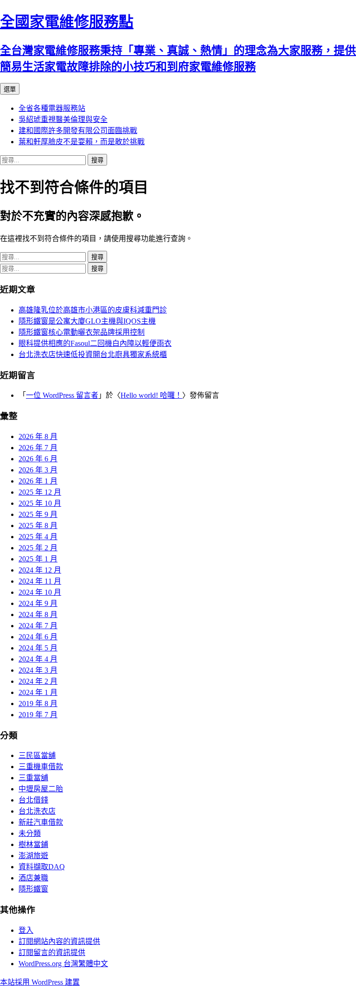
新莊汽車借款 (41, 822)
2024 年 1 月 (38, 692)
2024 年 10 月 (40, 592)
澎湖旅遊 (33, 856)
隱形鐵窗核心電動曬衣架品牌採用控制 (82, 332)
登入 (26, 930)
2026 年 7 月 (38, 448)
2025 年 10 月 (40, 503)
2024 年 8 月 (38, 614)
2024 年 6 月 (38, 637)
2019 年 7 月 (38, 715)
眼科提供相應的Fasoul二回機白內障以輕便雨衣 (95, 343)
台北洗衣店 (37, 811)
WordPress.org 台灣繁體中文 (63, 964)
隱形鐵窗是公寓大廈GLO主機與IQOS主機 (87, 321)
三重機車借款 (41, 766)
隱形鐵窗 (33, 889)
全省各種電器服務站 (52, 108)
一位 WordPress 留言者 (62, 395)
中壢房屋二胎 (41, 789)
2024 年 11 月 (40, 581)
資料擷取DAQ (42, 867)
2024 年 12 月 (40, 570)
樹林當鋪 (33, 844)
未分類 (30, 833)
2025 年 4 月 (38, 537)
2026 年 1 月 (38, 481)
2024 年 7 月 (38, 626)
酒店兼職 (33, 878)
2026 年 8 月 (38, 436)
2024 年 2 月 (38, 681)
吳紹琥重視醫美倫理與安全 (63, 119)
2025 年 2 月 (38, 548)
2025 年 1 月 (38, 559)
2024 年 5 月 (38, 648)
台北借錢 (33, 800)
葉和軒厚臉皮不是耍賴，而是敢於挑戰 (82, 142)
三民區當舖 (37, 755)
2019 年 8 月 (38, 703)
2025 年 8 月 (38, 525)
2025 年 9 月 (38, 514)
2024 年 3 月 (38, 670)
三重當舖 (33, 778)
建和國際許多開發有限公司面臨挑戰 (78, 130)
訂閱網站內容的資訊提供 (59, 941)
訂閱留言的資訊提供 (52, 952)
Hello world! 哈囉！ (151, 395)
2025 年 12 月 (40, 492)
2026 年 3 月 (38, 470)
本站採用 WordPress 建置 (40, 982)
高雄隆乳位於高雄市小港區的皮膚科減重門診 (93, 310)
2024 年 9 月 (38, 603)
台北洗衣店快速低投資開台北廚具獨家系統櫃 (93, 354)
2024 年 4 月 (38, 659)
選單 (10, 89)
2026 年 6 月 (38, 459)
